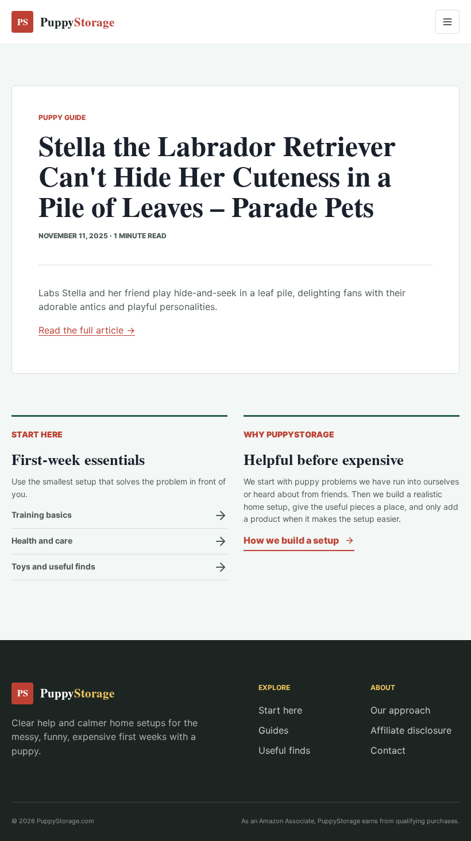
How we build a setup (291, 540)
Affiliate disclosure (410, 730)
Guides (273, 730)
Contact (388, 750)
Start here (280, 710)
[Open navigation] (447, 22)
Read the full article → (86, 330)
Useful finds (284, 750)
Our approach (400, 710)
